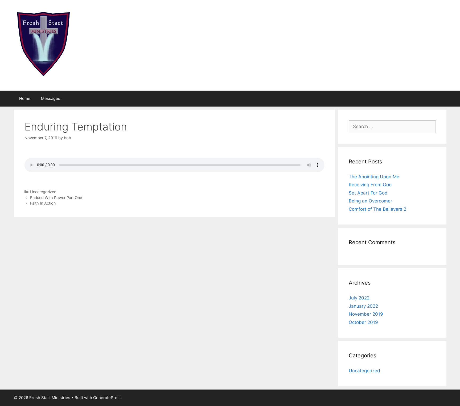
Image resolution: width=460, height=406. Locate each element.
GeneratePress (107, 397)
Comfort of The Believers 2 (377, 209)
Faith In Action (43, 203)
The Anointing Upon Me (374, 176)
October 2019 (363, 322)
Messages (50, 98)
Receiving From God (370, 184)
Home (24, 98)
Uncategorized (43, 191)
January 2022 (363, 306)
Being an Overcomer (370, 201)
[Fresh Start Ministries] (44, 45)
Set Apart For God (368, 193)
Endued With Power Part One (56, 197)
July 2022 (359, 298)
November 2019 (366, 314)
